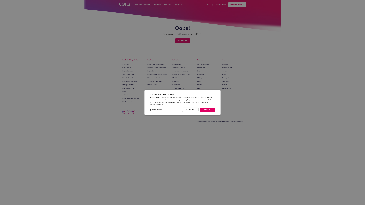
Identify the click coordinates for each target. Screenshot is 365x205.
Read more (159, 105)
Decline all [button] (190, 110)
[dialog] (182, 102)
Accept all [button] (207, 110)
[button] (156, 110)
